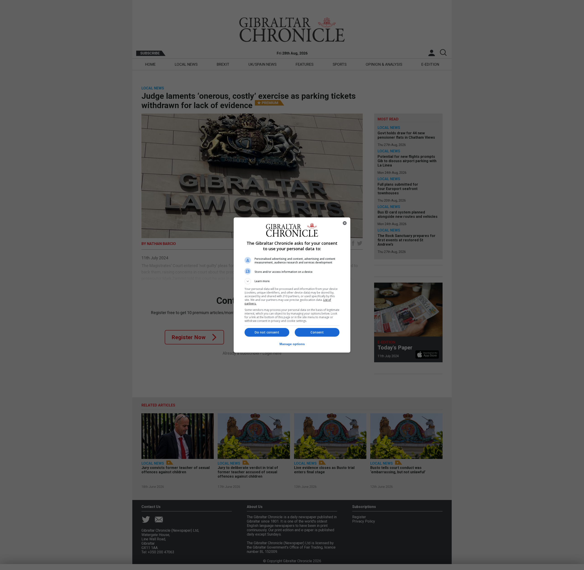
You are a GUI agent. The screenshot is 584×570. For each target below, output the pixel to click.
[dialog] (292, 285)
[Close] (344, 223)
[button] (292, 281)
